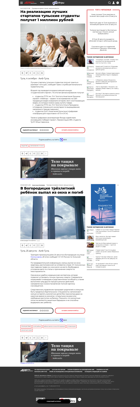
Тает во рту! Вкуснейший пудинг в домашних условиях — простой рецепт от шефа (106, 244)
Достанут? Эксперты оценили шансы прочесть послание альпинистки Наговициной (107, 95)
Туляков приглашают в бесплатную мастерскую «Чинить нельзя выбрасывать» (103, 32)
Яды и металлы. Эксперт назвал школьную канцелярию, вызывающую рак (106, 238)
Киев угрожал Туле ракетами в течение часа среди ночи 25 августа (103, 15)
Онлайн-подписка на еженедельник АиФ (81, 369)
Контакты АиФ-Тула (40, 371)
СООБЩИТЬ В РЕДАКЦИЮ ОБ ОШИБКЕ (96, 371)
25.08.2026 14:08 (25, 185)
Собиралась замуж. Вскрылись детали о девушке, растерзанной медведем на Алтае (106, 81)
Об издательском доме (42, 369)
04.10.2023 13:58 (25, 8)
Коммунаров (36, 257)
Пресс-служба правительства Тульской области (36, 68)
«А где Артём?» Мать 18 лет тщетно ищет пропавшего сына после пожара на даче (107, 265)
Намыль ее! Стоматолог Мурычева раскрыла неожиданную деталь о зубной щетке (107, 68)
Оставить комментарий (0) (70, 130)
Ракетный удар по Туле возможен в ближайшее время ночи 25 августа (103, 23)
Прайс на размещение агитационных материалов (65, 371)
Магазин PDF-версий (58, 369)
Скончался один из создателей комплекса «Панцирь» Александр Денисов (103, 48)
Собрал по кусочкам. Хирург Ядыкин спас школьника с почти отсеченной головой (107, 231)
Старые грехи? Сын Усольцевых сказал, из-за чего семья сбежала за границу (107, 251)
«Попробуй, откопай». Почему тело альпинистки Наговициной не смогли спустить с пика (107, 61)
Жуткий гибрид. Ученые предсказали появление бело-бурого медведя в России (108, 74)
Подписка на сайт (102, 369)
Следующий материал (54, 401)
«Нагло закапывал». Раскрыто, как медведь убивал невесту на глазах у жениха (107, 88)
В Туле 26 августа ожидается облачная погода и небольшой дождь (103, 40)
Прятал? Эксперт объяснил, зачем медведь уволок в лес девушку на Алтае (106, 258)
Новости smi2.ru (27, 179)
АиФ (38, 240)
